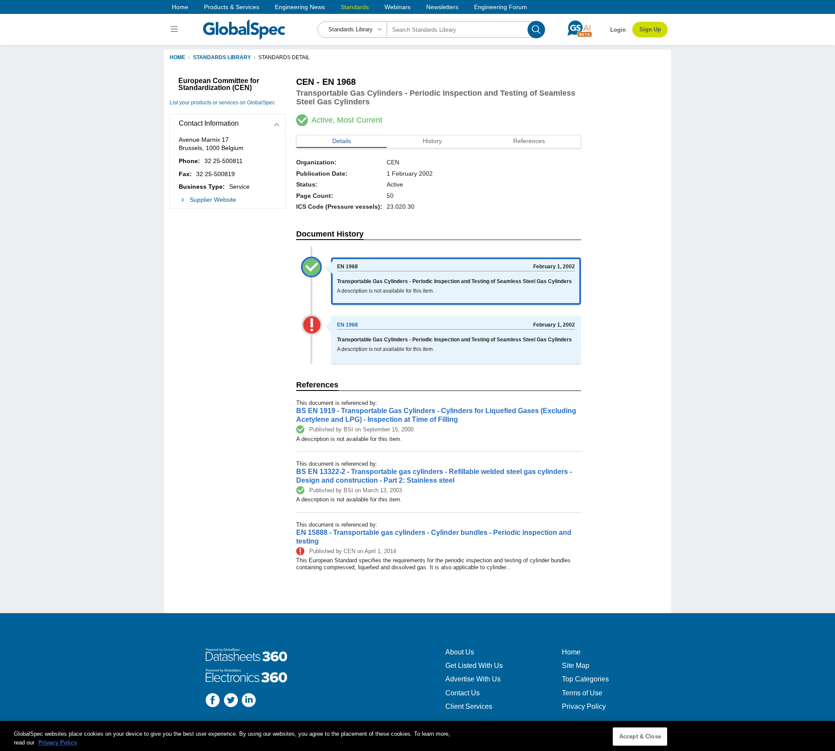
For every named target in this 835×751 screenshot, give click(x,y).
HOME (177, 57)
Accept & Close (640, 736)
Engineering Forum (500, 6)
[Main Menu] (175, 29)
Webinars (397, 6)
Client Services (468, 706)
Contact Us (462, 693)
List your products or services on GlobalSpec (222, 103)
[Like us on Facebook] (213, 701)
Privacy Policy (584, 706)
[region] (417, 736)
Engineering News (300, 6)
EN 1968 (347, 325)
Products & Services (231, 6)
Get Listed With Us (474, 665)
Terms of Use (582, 693)
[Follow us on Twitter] (231, 701)
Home (180, 6)
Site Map (575, 665)
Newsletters (442, 6)
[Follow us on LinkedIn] (249, 701)
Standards (355, 6)
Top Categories (585, 679)
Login (618, 30)
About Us (459, 652)
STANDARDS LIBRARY (222, 57)
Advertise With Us (473, 679)
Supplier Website (213, 199)
